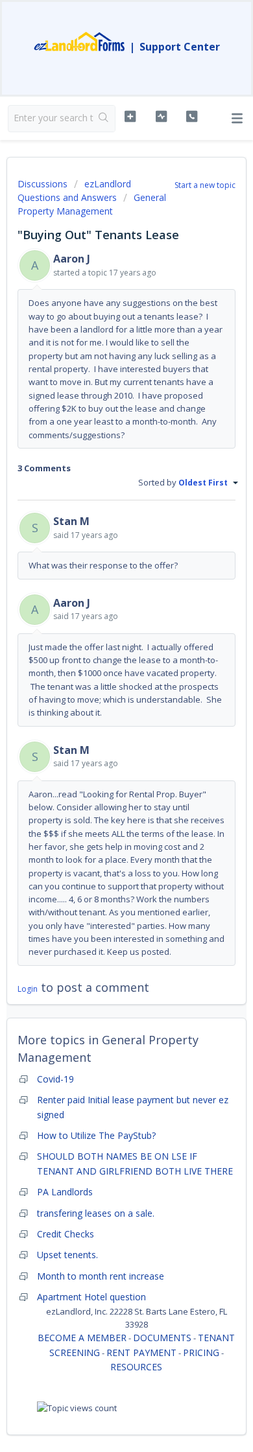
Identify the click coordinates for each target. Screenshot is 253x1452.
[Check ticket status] (161, 116)
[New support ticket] (129, 116)
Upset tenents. (67, 1254)
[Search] (104, 119)
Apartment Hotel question (91, 1297)
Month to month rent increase (100, 1276)
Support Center (179, 47)
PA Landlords (65, 1192)
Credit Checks (65, 1234)
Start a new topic (205, 185)
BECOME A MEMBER (82, 1337)
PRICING (201, 1352)
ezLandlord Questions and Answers (74, 191)
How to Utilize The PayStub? (96, 1135)
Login (28, 988)
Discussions (42, 184)
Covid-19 (55, 1079)
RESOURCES (136, 1367)
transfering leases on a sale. (95, 1213)
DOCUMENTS (162, 1337)
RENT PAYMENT (141, 1352)
